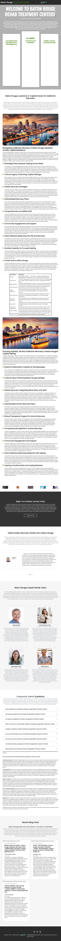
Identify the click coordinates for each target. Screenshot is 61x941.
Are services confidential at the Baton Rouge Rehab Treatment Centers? (24, 719)
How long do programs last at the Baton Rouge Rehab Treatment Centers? (25, 714)
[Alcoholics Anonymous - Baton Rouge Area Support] (34, 932)
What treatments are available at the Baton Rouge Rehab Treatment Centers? (26, 709)
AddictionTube (30, 515)
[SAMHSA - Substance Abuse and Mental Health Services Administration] (40, 932)
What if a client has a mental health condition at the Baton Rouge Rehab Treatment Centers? (30, 724)
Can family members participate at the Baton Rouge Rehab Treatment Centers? (26, 744)
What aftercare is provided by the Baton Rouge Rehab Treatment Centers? (25, 749)
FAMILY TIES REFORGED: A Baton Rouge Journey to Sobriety (43, 846)
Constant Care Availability (30, 42)
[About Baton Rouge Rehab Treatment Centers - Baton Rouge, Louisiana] (44, 2)
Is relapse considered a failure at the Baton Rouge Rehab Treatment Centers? (26, 729)
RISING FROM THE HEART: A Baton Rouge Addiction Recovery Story (15, 846)
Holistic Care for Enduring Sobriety (49, 42)
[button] (28, 574)
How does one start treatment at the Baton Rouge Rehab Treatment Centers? (26, 739)
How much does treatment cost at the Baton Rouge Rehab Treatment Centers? (26, 734)
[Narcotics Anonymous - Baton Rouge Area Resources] (37, 932)
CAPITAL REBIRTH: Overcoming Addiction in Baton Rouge (14, 886)
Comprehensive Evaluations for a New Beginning (11, 42)
